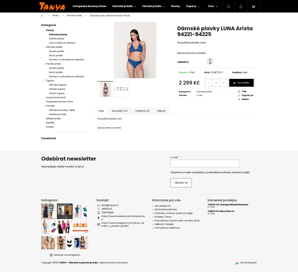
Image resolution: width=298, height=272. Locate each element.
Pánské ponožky (57, 114)
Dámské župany (58, 84)
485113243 (106, 208)
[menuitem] (89, 6)
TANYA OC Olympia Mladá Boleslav (228, 204)
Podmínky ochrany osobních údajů (174, 213)
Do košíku (244, 82)
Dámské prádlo (54, 47)
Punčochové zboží (56, 97)
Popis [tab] (101, 110)
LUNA (244, 72)
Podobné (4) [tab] (142, 110)
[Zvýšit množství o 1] (223, 83)
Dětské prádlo (53, 118)
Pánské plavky (56, 38)
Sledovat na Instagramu (67, 254)
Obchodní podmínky (166, 209)
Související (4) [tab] (120, 110)
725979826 (107, 212)
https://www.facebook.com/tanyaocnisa (123, 218)
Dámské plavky (58, 34)
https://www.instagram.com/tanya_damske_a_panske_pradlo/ (122, 224)
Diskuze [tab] (161, 110)
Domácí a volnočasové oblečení (66, 59)
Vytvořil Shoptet (248, 262)
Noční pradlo (56, 55)
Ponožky (50, 105)
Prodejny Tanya (163, 216)
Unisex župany (57, 93)
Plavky (50, 30)
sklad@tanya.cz (109, 205)
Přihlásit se (181, 182)
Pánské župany (57, 89)
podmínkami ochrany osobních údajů (228, 172)
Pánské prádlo (53, 63)
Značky (50, 126)
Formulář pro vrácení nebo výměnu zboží (177, 220)
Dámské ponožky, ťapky (62, 110)
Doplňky (50, 122)
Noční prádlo (56, 72)
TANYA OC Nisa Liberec (221, 211)
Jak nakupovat (163, 205)
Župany (50, 80)
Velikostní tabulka (164, 224)
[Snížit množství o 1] (208, 83)
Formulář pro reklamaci (167, 227)
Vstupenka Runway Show (59, 101)
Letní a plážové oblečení (62, 42)
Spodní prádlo (56, 51)
